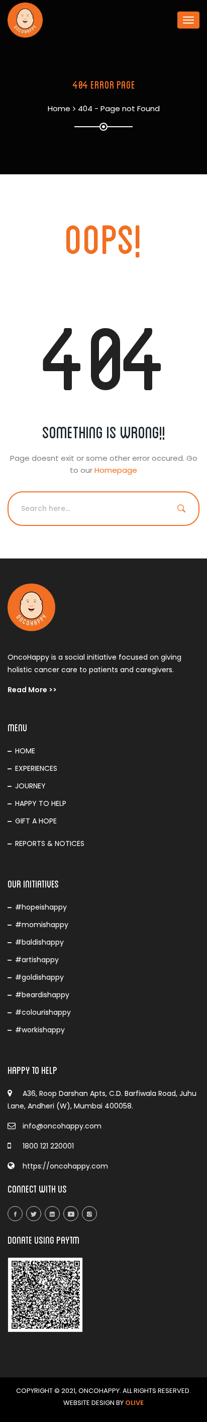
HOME (25, 751)
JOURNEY (30, 786)
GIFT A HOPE (36, 821)
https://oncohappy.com (65, 1166)
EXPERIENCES (36, 768)
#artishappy (37, 960)
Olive (134, 1402)
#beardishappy (42, 995)
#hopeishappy (41, 907)
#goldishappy (39, 977)
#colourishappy (43, 1012)
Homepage (115, 470)
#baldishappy (39, 942)
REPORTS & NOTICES (49, 843)
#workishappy (40, 1030)
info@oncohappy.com (62, 1126)
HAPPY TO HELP (40, 803)
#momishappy (41, 925)
